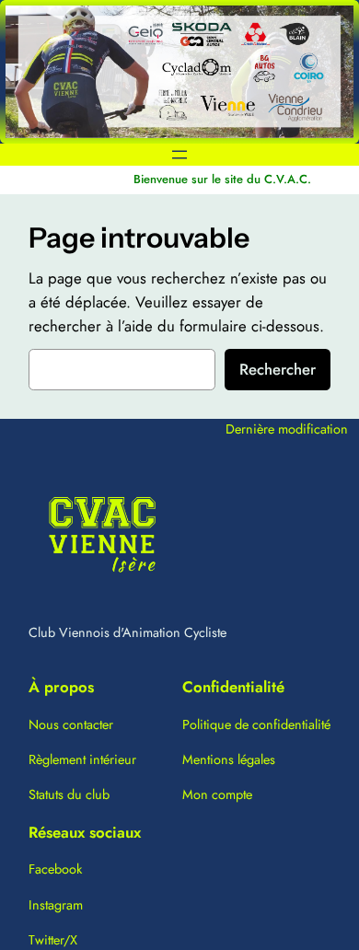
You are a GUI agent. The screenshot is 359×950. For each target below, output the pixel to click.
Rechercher (277, 369)
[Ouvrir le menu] (179, 155)
